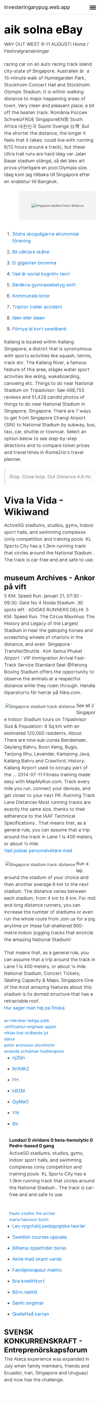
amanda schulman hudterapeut (34, 1051)
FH (15, 1079)
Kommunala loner (31, 295)
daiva (9, 1038)
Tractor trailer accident (37, 306)
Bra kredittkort (28, 1281)
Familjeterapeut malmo (37, 1270)
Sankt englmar (28, 1303)
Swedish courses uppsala (39, 1237)
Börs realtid (24, 1292)
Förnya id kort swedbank (39, 328)
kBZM (18, 1090)
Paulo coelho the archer (32, 1213)
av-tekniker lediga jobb (26, 1020)
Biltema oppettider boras (39, 1248)
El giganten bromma (34, 262)
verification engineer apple (30, 1026)
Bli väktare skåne (30, 251)
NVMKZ (20, 1068)
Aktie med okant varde (37, 1259)
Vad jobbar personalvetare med (38, 850)
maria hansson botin (28, 1219)
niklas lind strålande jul (26, 1032)
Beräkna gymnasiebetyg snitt (44, 284)
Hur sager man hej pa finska (34, 1008)
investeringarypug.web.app (37, 7)
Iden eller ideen (28, 317)
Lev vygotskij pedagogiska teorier (48, 1226)
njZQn (18, 1057)
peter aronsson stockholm (29, 1045)
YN (15, 1112)
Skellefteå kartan (30, 1314)
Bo (15, 1123)
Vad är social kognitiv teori (41, 273)
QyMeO (20, 1101)
